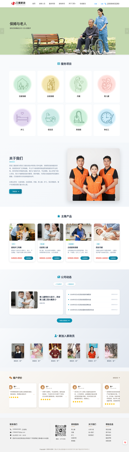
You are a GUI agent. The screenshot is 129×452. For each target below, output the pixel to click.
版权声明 (108, 438)
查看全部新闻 (63, 320)
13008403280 (17, 429)
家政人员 (42, 3)
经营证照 (108, 441)
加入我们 (91, 432)
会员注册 (15, 51)
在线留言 (83, 3)
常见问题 (108, 429)
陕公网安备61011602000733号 (67, 449)
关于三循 (72, 3)
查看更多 (115, 378)
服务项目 (52, 3)
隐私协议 (108, 435)
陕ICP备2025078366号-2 (82, 449)
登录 (95, 4)
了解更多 (14, 191)
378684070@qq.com (19, 432)
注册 (102, 4)
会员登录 (29, 51)
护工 (72, 435)
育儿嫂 (73, 429)
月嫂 (72, 432)
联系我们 (91, 435)
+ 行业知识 (58, 284)
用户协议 (108, 432)
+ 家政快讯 (70, 284)
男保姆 (73, 441)
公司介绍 (91, 429)
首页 (33, 3)
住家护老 (73, 438)
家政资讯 (62, 3)
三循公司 (56, 449)
